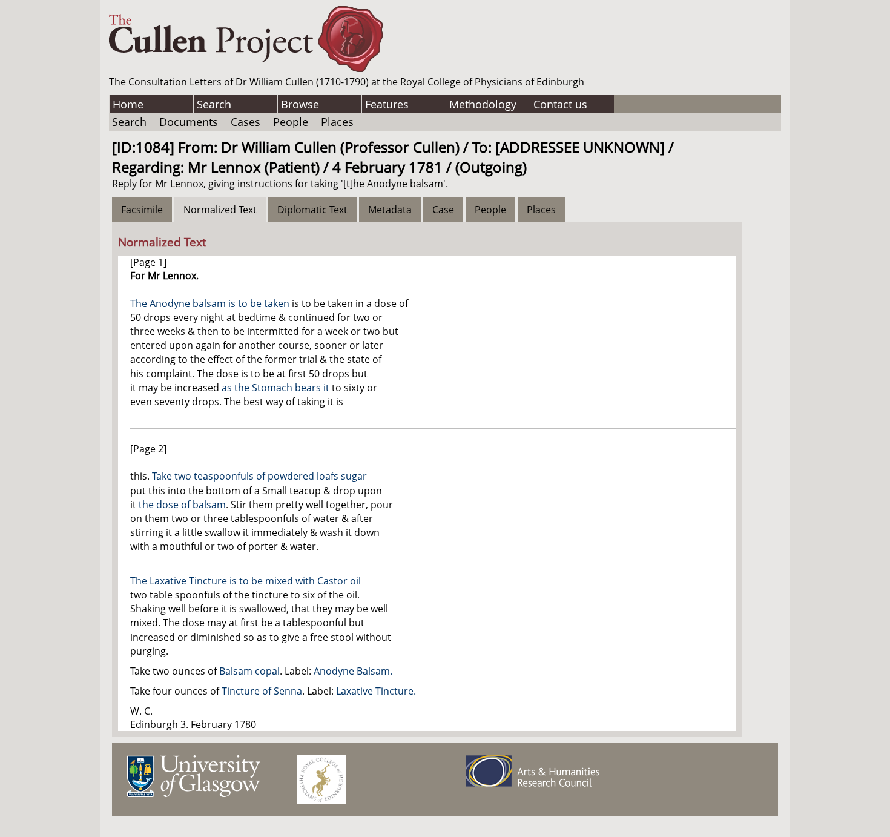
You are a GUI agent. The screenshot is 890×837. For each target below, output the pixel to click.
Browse (300, 104)
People (290, 121)
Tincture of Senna (262, 691)
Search (214, 104)
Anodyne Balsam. (353, 671)
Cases (245, 121)
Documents (188, 121)
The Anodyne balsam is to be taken (209, 303)
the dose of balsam (182, 504)
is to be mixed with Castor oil (295, 580)
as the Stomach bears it (275, 387)
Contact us (560, 104)
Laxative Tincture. (376, 691)
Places (337, 121)
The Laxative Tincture (178, 580)
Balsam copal (249, 671)
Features (387, 104)
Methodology (482, 104)
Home (128, 104)
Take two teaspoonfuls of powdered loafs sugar (259, 476)
